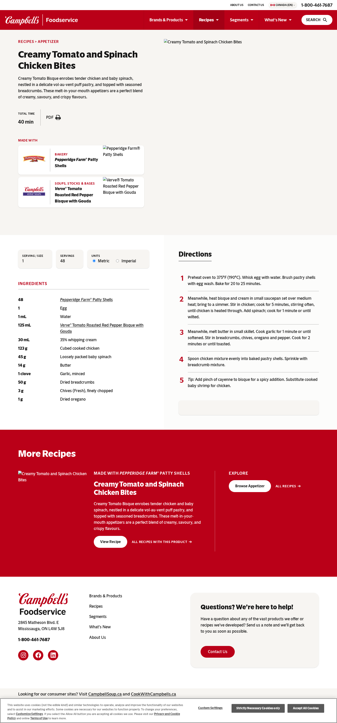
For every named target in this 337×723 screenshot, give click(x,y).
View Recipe (110, 542)
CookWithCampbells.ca (153, 694)
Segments (239, 19)
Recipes (206, 19)
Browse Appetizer (250, 486)
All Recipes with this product (159, 542)
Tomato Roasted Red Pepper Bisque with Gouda (74, 195)
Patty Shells (76, 162)
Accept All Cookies (306, 708)
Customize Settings (29, 714)
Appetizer (48, 41)
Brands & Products (166, 19)
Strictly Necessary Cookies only (258, 708)
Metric (103, 260)
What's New (276, 19)
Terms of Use (39, 718)
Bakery (61, 154)
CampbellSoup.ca (105, 694)
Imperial (128, 260)
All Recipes (286, 486)
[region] (168, 710)
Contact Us (217, 651)
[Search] (316, 20)
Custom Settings (210, 708)
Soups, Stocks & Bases (75, 184)
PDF (49, 117)
